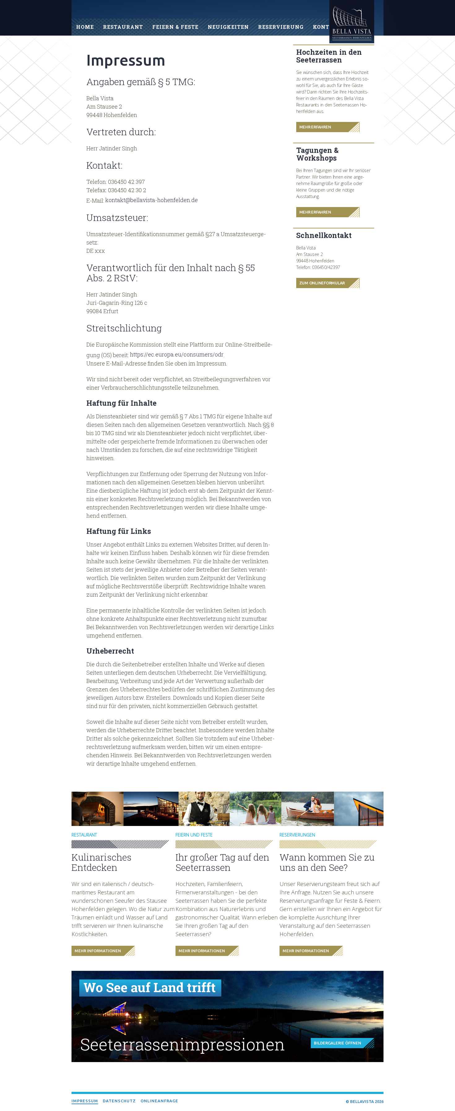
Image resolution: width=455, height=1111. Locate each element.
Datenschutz (119, 1101)
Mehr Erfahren (315, 127)
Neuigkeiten (228, 27)
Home (85, 27)
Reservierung (281, 27)
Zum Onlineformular (322, 283)
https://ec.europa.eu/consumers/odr (176, 354)
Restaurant (123, 27)
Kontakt (327, 27)
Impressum (85, 1101)
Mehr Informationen (98, 951)
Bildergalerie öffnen (337, 1043)
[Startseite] (351, 22)
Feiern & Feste (175, 27)
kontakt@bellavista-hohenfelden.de (151, 200)
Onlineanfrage (159, 1101)
